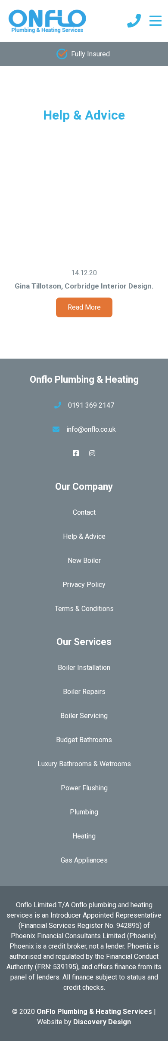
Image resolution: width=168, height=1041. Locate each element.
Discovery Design (102, 1022)
